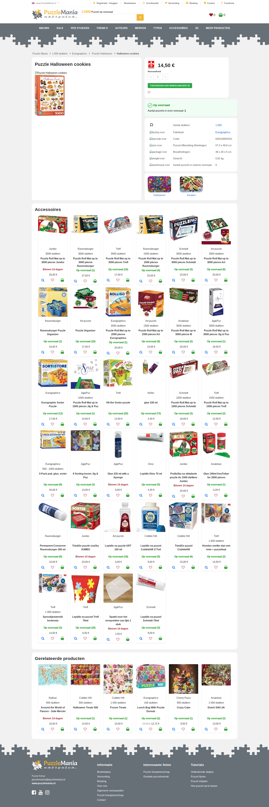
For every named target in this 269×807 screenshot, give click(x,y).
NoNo (151, 393)
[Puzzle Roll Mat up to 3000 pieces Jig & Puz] (206, 353)
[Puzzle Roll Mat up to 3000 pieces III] (173, 353)
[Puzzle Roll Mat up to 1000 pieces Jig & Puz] (75, 425)
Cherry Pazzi (183, 698)
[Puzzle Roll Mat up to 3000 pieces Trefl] (108, 280)
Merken (140, 28)
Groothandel (152, 3)
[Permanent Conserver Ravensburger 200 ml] (42, 568)
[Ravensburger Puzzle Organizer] (42, 353)
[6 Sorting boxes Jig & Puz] (75, 496)
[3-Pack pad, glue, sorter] (42, 496)
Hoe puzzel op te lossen (204, 786)
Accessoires (178, 28)
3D (196, 28)
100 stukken (151, 702)
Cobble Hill (151, 536)
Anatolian (183, 321)
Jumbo (53, 249)
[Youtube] (40, 794)
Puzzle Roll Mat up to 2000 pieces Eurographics (118, 334)
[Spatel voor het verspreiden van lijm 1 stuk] (108, 640)
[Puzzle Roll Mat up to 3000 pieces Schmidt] (173, 280)
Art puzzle (216, 249)
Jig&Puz (216, 321)
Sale (60, 28)
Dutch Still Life (216, 707)
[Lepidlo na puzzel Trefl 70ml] (75, 639)
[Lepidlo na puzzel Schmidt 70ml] (140, 639)
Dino (150, 464)
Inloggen (113, 3)
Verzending (173, 3)
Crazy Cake (183, 707)
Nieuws (44, 28)
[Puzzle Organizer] (75, 353)
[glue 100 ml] (140, 425)
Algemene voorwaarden (110, 790)
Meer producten (218, 28)
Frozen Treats (118, 707)
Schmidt (183, 249)
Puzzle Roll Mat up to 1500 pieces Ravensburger (151, 262)
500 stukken (52, 702)
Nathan (53, 698)
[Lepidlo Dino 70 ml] (140, 496)
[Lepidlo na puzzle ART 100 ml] (108, 568)
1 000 (218, 125)
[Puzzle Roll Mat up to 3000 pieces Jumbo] (42, 280)
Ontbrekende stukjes (202, 772)
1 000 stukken (60, 53)
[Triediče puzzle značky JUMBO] (75, 568)
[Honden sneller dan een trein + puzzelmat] (206, 568)
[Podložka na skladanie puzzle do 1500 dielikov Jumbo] (173, 497)
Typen (157, 28)
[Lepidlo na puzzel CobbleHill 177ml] (140, 568)
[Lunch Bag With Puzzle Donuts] (140, 729)
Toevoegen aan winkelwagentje (170, 85)
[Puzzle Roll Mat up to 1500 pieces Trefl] (206, 425)
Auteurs (121, 28)
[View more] (52, 232)
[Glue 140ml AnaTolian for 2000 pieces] (206, 496)
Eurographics (79, 53)
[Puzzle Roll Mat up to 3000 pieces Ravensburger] (75, 281)
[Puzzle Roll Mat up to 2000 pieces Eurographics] (108, 353)
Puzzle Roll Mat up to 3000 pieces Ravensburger (85, 262)
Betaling (194, 3)
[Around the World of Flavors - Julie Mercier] (42, 729)
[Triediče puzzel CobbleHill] (173, 568)
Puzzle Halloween (102, 53)
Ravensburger (85, 249)
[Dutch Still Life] (206, 729)
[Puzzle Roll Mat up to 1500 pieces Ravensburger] (140, 281)
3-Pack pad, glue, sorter (53, 473)
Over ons (102, 786)
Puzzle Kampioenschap (110, 795)
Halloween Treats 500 (85, 707)
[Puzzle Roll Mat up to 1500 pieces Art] (140, 353)
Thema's (102, 28)
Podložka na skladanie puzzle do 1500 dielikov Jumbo (183, 477)
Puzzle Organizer (85, 330)
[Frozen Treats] (108, 729)
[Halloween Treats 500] (75, 729)
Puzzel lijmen (198, 776)
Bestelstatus (130, 3)
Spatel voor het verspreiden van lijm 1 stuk (118, 620)
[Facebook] (34, 794)
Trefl (118, 249)
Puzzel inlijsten (199, 781)
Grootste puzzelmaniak (156, 776)
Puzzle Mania (40, 53)
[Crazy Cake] (173, 729)
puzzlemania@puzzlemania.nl (48, 779)
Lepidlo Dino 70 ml (151, 473)
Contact (211, 3)
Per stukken (80, 28)
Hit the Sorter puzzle (118, 402)
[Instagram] (47, 794)
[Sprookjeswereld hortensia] (42, 639)
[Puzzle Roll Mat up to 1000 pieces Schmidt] (173, 425)
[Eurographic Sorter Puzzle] (42, 425)
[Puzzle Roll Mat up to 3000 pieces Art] (206, 280)
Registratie (102, 3)
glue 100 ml (151, 402)
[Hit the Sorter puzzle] (108, 425)
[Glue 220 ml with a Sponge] (108, 496)
